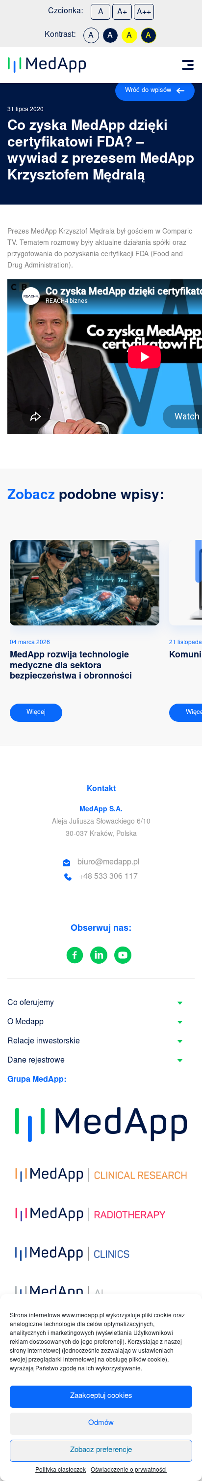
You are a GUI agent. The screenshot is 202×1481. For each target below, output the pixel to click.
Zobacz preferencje (101, 1450)
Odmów (101, 1423)
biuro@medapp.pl (108, 862)
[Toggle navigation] (187, 64)
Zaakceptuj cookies (101, 1396)
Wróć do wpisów (148, 91)
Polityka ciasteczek (60, 1470)
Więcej (36, 713)
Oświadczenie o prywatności (129, 1470)
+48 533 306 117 (108, 877)
